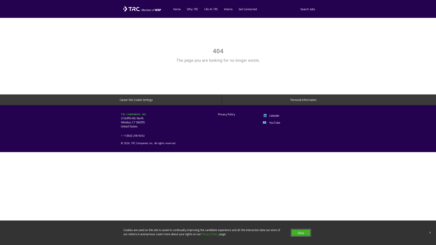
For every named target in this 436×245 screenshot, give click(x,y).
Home (177, 9)
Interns (228, 9)
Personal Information (303, 100)
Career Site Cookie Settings (136, 100)
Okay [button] (301, 233)
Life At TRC (211, 9)
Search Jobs (307, 9)
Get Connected (248, 9)
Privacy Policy (226, 114)
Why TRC (192, 9)
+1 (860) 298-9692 (133, 135)
